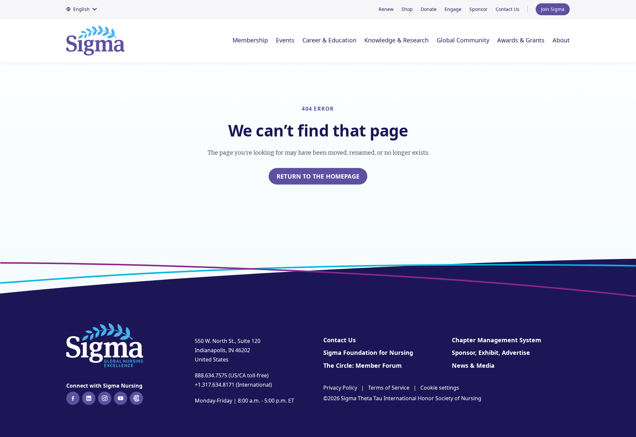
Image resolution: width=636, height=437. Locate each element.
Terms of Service (388, 387)
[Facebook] (73, 398)
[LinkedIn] (88, 398)
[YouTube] (120, 398)
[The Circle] (136, 398)
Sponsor (478, 9)
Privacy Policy (340, 387)
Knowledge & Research (396, 40)
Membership (250, 40)
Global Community (463, 40)
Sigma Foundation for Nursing (368, 352)
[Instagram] (104, 398)
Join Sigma (552, 9)
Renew (386, 9)
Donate (429, 9)
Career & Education (329, 40)
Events (285, 40)
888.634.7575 (211, 375)
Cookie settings (439, 387)
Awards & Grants (521, 40)
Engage (453, 9)
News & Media (473, 365)
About (561, 40)
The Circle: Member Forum (362, 365)
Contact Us (507, 9)
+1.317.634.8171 (215, 384)
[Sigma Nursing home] (99, 41)
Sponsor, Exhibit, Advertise (491, 352)
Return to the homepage (318, 176)
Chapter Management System (496, 340)
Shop (407, 9)
